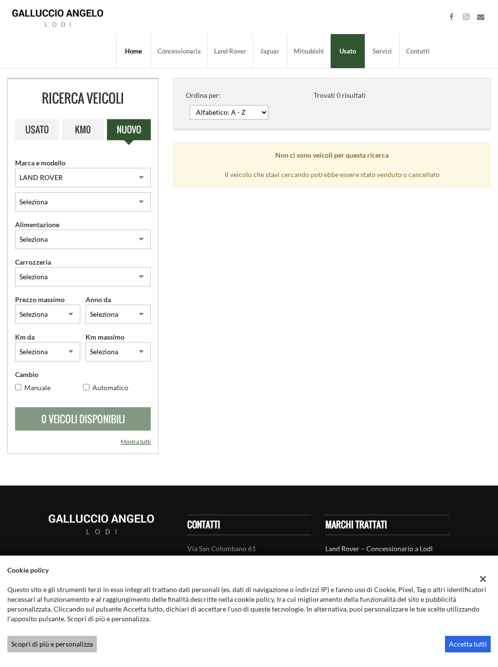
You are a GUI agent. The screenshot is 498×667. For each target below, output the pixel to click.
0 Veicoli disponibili (83, 419)
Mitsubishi (309, 51)
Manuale (37, 387)
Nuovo (129, 129)
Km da (25, 337)
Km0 (83, 129)
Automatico (110, 387)
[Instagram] (466, 17)
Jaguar (269, 51)
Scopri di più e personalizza (52, 644)
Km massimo (105, 337)
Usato (347, 51)
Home (133, 51)
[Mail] (481, 17)
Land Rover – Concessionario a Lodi (379, 548)
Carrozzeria (33, 262)
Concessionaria (179, 51)
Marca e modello (40, 163)
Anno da (98, 299)
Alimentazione (37, 224)
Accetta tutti (468, 644)
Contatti (418, 51)
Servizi (382, 51)
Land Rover (230, 51)
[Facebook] (452, 17)
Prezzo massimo (40, 299)
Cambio (26, 374)
